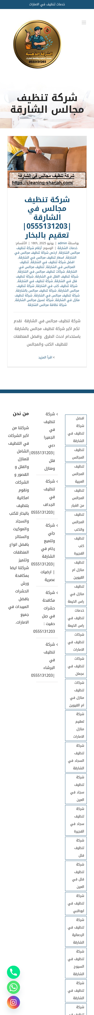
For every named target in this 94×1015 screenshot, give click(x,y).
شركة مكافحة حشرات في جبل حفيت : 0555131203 (47, 612)
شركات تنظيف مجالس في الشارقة (41, 272)
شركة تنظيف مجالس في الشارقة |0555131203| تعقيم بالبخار (47, 162)
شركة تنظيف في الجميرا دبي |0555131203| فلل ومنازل (47, 441)
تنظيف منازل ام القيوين (78, 570)
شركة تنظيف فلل (79, 848)
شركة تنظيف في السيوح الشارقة (76, 962)
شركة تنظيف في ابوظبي (76, 903)
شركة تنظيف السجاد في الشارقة (76, 757)
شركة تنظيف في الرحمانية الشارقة (76, 931)
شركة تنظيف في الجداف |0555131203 (47, 496)
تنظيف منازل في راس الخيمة (76, 594)
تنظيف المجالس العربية (78, 474)
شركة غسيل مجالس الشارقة (34, 300)
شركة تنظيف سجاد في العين (77, 788)
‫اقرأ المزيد (45, 357)
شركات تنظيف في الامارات (76, 642)
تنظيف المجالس (78, 454)
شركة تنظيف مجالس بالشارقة (36, 290)
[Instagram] (13, 1002)
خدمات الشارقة (67, 248)
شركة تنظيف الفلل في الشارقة (56, 276)
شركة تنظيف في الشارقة (35, 281)
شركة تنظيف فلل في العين (78, 875)
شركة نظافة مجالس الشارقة (47, 305)
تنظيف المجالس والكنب (78, 522)
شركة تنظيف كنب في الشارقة (56, 286)
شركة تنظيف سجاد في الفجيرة (77, 820)
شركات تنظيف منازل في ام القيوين (76, 694)
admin (62, 243)
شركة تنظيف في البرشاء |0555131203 (47, 660)
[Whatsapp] (13, 987)
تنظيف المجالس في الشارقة (47, 264)
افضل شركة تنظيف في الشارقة (52, 262)
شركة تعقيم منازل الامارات (78, 725)
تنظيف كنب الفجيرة (79, 546)
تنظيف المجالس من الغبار (77, 498)
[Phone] (13, 972)
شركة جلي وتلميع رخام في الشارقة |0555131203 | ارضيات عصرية (47, 552)
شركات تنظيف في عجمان (76, 666)
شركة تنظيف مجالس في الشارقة (57, 295)
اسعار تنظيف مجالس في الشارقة (41, 257)
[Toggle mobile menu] (84, 22)
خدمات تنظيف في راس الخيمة (76, 618)
